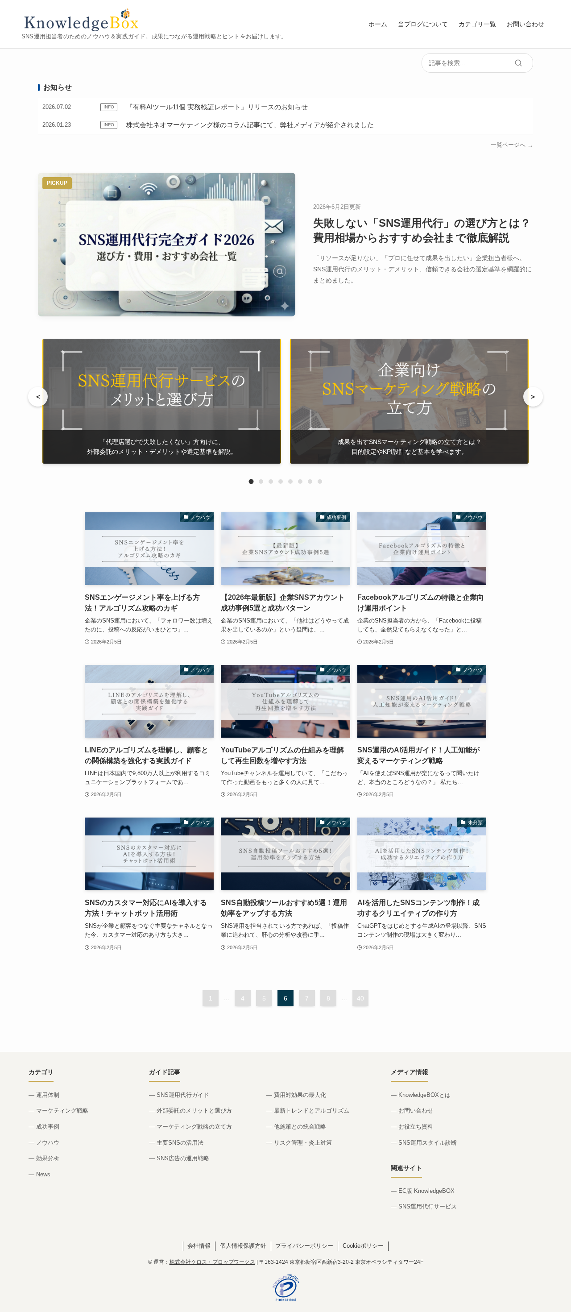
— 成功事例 (44, 1126)
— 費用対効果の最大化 (296, 1095)
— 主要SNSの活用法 (176, 1142)
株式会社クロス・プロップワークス (212, 1262)
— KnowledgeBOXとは (421, 1095)
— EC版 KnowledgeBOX (423, 1190)
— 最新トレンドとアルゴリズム (307, 1110)
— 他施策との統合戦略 (296, 1126)
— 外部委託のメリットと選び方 (190, 1110)
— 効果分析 (44, 1158)
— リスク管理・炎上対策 (299, 1142)
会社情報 (199, 1245)
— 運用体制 (44, 1095)
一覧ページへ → (512, 144)
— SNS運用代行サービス (424, 1206)
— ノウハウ (44, 1142)
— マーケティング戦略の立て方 (190, 1126)
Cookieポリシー (363, 1245)
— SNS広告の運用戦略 (179, 1158)
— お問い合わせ (412, 1110)
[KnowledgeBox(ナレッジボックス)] (82, 19)
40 (360, 998)
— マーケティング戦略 (58, 1110)
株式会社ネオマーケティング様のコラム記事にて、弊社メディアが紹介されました (250, 125)
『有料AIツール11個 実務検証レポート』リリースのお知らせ (217, 107)
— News (39, 1174)
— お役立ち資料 (412, 1126)
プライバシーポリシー (304, 1245)
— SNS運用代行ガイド (179, 1095)
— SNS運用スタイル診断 (424, 1142)
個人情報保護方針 (243, 1245)
